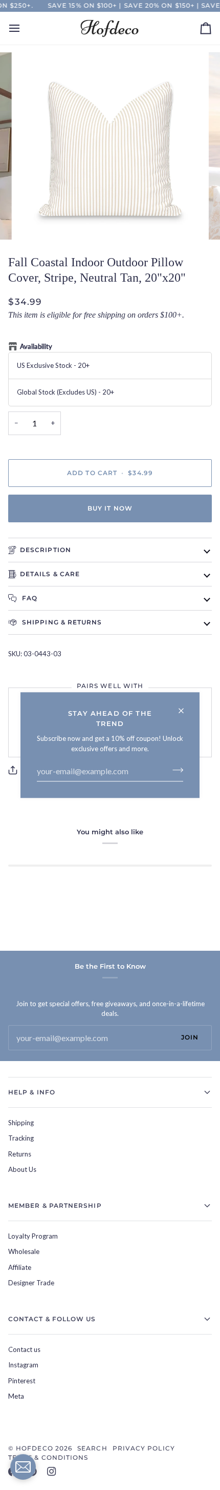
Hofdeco (34, 1448)
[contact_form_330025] (23, 1467)
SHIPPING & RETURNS (61, 622)
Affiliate (19, 1267)
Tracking (21, 1138)
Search (92, 1448)
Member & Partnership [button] (55, 1205)
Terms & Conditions (48, 1457)
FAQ (28, 598)
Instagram (23, 1365)
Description (45, 550)
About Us (22, 1169)
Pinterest (21, 1381)
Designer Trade (31, 1283)
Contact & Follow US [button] (52, 1319)
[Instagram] (51, 1471)
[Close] (185, 706)
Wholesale (23, 1251)
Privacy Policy (144, 1448)
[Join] (174, 769)
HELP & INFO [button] (31, 1092)
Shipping (21, 1123)
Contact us (24, 1349)
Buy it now (110, 508)
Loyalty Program (33, 1236)
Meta (16, 1396)
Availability (36, 346)
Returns (19, 1154)
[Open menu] (23, 28)
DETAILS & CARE (50, 574)
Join (190, 1037)
